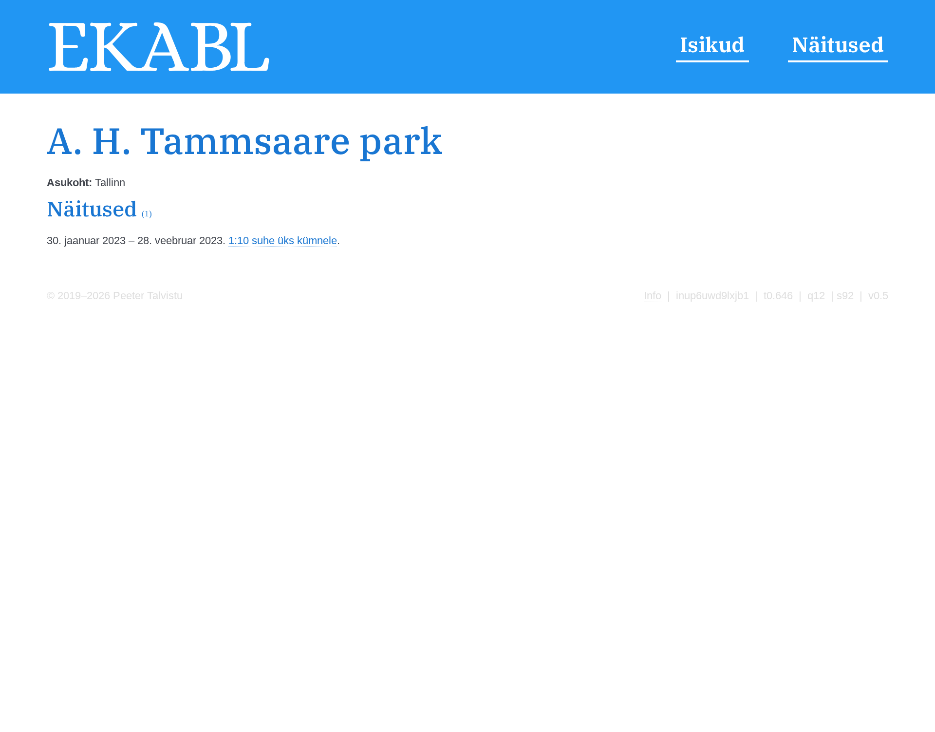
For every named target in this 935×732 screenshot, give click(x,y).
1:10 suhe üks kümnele (282, 240)
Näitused (838, 44)
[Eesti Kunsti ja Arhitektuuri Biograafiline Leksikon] (159, 71)
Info (652, 295)
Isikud (712, 44)
